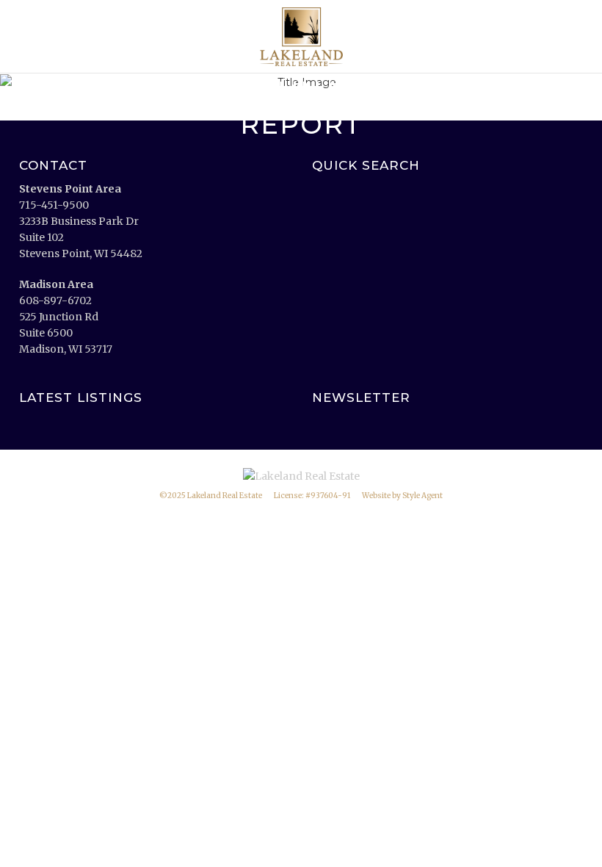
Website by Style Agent (402, 495)
